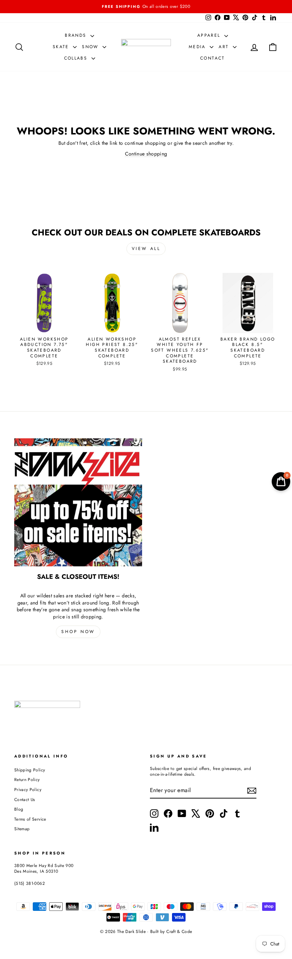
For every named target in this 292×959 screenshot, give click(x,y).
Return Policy (27, 779)
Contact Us (24, 799)
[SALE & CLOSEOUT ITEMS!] (78, 502)
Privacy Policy (27, 789)
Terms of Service (30, 819)
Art (225, 47)
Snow (91, 47)
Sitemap (22, 829)
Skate (62, 47)
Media (198, 47)
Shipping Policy (29, 770)
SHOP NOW (78, 631)
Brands (77, 35)
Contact (212, 58)
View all (146, 248)
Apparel (210, 35)
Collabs (77, 58)
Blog (18, 809)
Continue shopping (146, 153)
